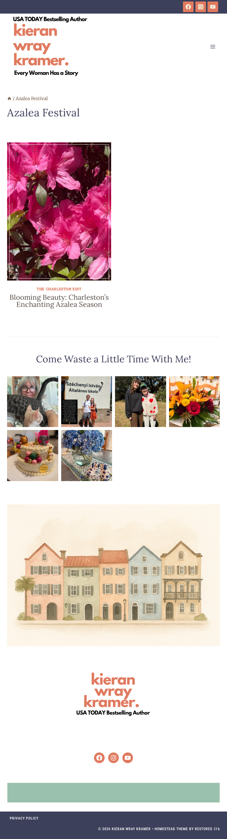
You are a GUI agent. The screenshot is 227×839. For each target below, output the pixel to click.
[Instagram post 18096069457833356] (194, 401)
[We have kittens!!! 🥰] (32, 401)
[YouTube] (212, 6)
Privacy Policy (24, 818)
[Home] (9, 98)
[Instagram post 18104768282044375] (86, 401)
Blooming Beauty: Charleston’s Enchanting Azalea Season (59, 301)
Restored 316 (207, 829)
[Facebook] (188, 6)
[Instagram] (200, 6)
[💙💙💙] (86, 455)
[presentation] (59, 211)
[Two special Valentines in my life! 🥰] (140, 401)
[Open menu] (212, 46)
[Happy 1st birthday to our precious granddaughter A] (32, 455)
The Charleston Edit (59, 288)
